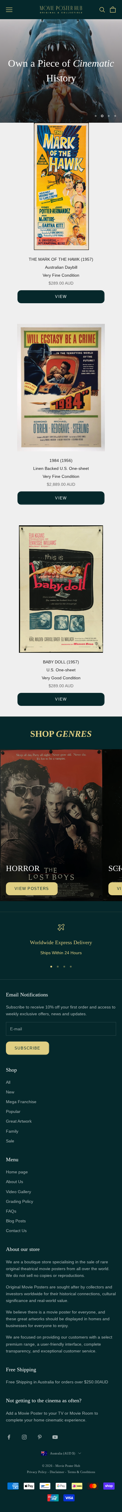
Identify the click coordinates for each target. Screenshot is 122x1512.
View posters (32, 888)
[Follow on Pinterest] (40, 1437)
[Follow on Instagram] (24, 1437)
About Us (14, 1181)
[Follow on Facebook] (9, 1437)
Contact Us (16, 1230)
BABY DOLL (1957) (61, 662)
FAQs (11, 1211)
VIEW (61, 296)
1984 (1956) (61, 460)
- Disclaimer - (57, 1472)
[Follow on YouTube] (55, 1437)
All (8, 1082)
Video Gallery (18, 1191)
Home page (17, 1172)
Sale (10, 1141)
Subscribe (28, 1048)
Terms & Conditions (81, 1472)
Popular (13, 1111)
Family (12, 1131)
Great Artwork (19, 1121)
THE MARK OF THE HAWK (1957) (61, 259)
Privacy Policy (37, 1472)
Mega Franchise (21, 1101)
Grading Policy (19, 1201)
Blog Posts (16, 1221)
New (10, 1092)
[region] (61, 70)
